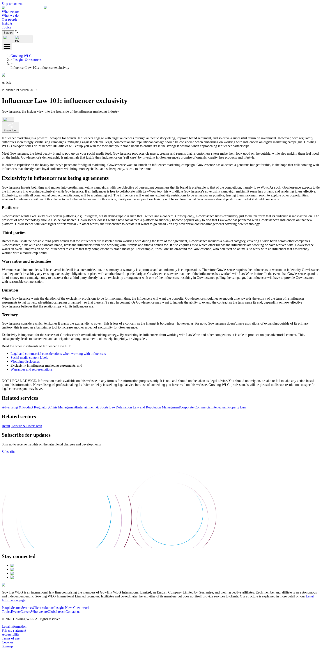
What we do (10, 15)
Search (8, 32)
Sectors (16, 607)
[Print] (8, 119)
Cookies (7, 642)
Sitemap (7, 646)
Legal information (14, 626)
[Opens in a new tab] (25, 565)
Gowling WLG (21, 56)
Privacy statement (14, 630)
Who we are (10, 11)
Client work (81, 607)
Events (15, 611)
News (69, 607)
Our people (9, 19)
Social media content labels (29, 357)
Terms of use (10, 638)
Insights (7, 23)
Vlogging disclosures (25, 361)
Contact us (72, 611)
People (6, 607)
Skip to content (12, 3)
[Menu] (7, 46)
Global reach (56, 611)
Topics (6, 27)
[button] (44, 7)
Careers (25, 611)
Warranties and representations (32, 369)
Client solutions (43, 607)
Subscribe (8, 452)
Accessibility (10, 634)
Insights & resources (27, 60)
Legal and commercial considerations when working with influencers (58, 353)
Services (27, 607)
